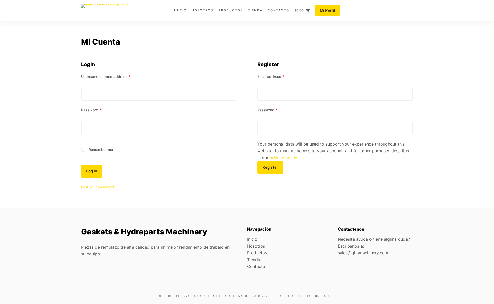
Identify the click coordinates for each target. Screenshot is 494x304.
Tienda (253, 259)
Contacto (256, 266)
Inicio (252, 239)
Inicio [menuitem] (180, 10)
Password (91, 110)
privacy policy (283, 157)
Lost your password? (98, 187)
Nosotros (256, 246)
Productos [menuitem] (230, 10)
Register (270, 167)
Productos (257, 252)
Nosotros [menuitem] (202, 10)
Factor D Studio (321, 295)
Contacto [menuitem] (278, 10)
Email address (270, 76)
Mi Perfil (327, 10)
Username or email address (106, 76)
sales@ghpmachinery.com (363, 252)
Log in (91, 170)
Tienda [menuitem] (255, 10)
